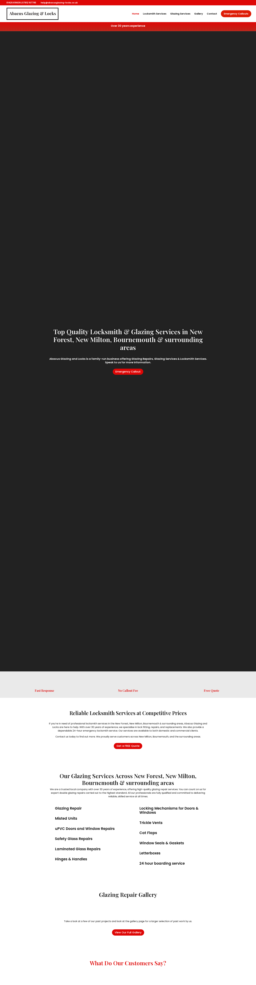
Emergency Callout (128, 371)
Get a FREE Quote (128, 746)
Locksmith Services (154, 13)
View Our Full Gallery (128, 932)
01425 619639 (13, 2)
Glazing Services (180, 13)
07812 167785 (29, 2)
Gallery (198, 13)
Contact (212, 13)
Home (135, 13)
